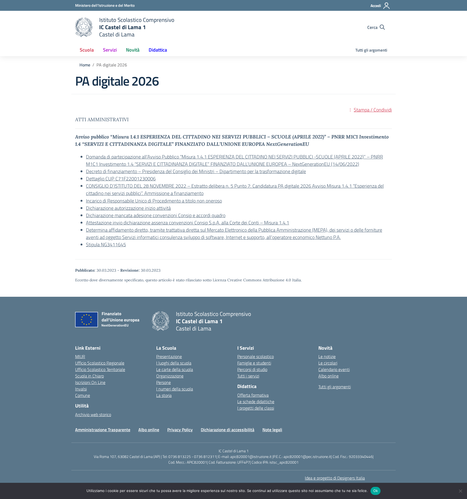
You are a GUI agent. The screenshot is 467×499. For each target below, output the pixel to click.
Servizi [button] (110, 49)
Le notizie (327, 356)
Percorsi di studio (252, 369)
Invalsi (81, 389)
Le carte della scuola (174, 369)
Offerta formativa (253, 395)
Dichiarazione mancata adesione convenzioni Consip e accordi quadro (155, 215)
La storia (164, 395)
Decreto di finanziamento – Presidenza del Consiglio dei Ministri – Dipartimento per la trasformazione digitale (196, 171)
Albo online (328, 376)
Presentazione (169, 356)
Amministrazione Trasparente (102, 429)
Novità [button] (132, 49)
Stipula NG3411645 (106, 244)
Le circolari (327, 363)
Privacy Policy (180, 429)
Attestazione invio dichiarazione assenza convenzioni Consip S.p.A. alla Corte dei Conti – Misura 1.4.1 (187, 222)
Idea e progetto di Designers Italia (335, 478)
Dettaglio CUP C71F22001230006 (121, 178)
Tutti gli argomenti (371, 50)
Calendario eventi (334, 369)
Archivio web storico (93, 414)
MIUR (80, 356)
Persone (163, 382)
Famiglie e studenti (254, 363)
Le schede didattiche (255, 401)
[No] (460, 491)
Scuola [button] (87, 49)
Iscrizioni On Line (90, 382)
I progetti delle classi (255, 408)
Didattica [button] (158, 49)
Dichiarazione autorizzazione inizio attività (128, 208)
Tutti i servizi (248, 376)
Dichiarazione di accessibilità (227, 429)
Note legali (272, 429)
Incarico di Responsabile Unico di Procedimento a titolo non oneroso (154, 200)
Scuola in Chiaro (89, 376)
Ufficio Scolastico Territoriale (100, 369)
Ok (375, 490)
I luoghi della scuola (173, 363)
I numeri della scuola (174, 389)
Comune (82, 395)
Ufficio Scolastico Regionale (99, 363)
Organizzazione (170, 376)
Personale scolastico (255, 356)
